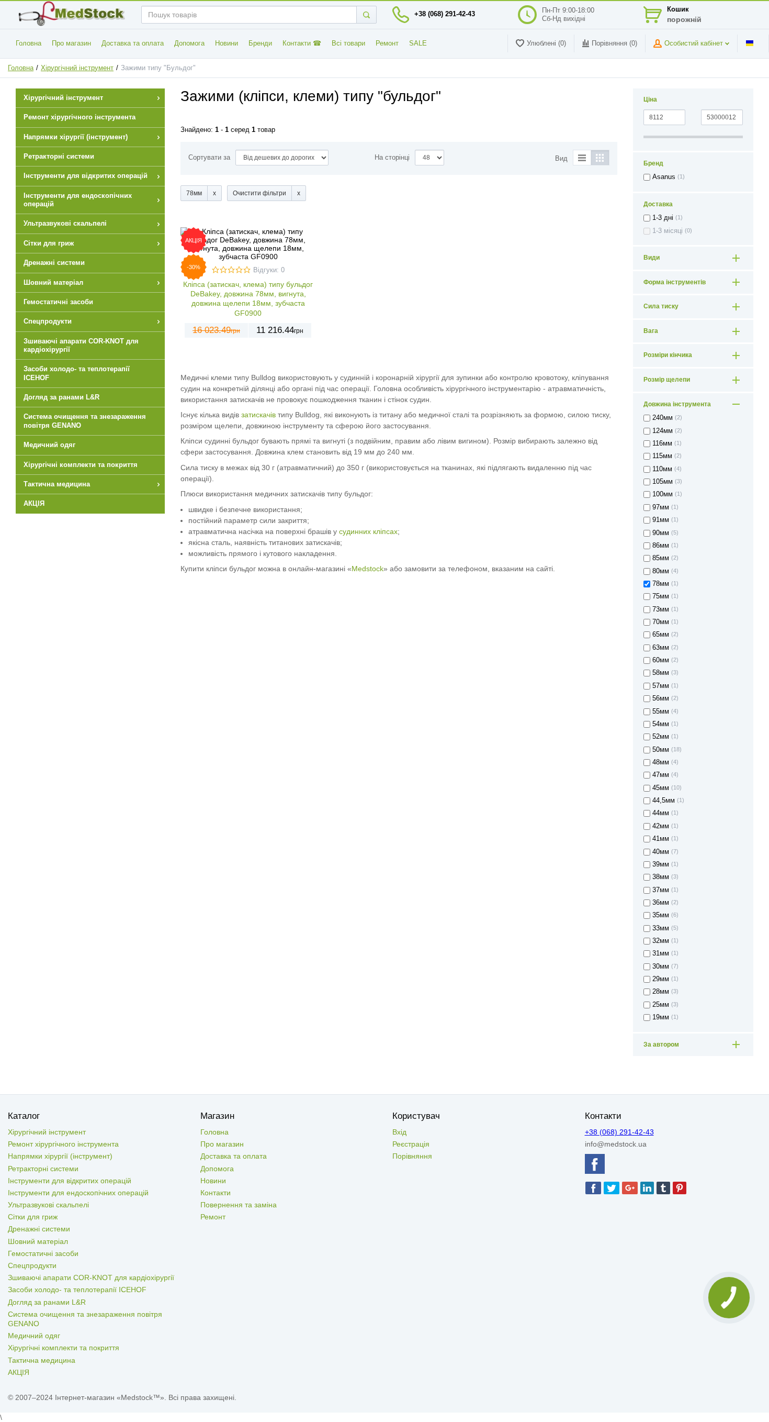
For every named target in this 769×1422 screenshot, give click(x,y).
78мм (660, 583)
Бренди (260, 43)
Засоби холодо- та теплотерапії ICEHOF (77, 1289)
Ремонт (387, 43)
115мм (662, 456)
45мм (660, 788)
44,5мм (663, 800)
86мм (660, 545)
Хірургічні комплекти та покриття (63, 1347)
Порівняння (412, 1156)
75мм (660, 596)
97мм (660, 507)
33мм (660, 928)
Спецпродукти (32, 1265)
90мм (660, 533)
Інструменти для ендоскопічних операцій (78, 1192)
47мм (660, 775)
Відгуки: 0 (269, 270)
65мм (660, 634)
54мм (660, 724)
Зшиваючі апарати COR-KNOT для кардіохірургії (91, 1277)
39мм (660, 864)
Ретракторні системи (43, 1168)
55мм (660, 711)
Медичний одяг (34, 1335)
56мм (660, 698)
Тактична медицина (41, 1360)
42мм (660, 826)
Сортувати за (209, 157)
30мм (660, 966)
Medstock (367, 568)
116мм (662, 443)
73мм (660, 609)
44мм (660, 813)
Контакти (215, 1192)
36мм (660, 902)
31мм (660, 953)
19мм (660, 1017)
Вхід (399, 1132)
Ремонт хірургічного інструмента (63, 1144)
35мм (660, 915)
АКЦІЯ (18, 1372)
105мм (662, 481)
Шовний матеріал (38, 1241)
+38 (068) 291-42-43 (444, 14)
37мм (660, 890)
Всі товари (348, 43)
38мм (660, 877)
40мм (660, 852)
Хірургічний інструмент (77, 68)
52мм (660, 736)
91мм (660, 520)
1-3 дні (662, 217)
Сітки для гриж (33, 1217)
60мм (660, 660)
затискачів (258, 414)
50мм (660, 749)
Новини (226, 43)
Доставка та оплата (132, 43)
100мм (662, 494)
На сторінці (392, 157)
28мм (660, 991)
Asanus (663, 177)
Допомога (189, 43)
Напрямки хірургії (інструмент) (60, 1156)
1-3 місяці (667, 231)
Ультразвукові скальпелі (48, 1205)
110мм (662, 469)
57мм (660, 686)
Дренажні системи (39, 1229)
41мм (660, 838)
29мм (660, 979)
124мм (662, 431)
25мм (660, 1004)
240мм (662, 417)
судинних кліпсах (368, 531)
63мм (660, 647)
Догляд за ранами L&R (47, 1302)
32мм (660, 941)
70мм (660, 622)
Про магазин (71, 43)
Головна (28, 43)
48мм (660, 762)
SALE (418, 43)
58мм (660, 672)
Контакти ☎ (301, 43)
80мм (660, 571)
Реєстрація (410, 1144)
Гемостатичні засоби (43, 1253)
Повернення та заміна (238, 1205)
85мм (660, 558)
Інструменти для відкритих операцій (69, 1180)
